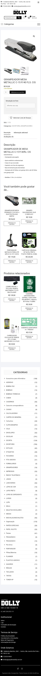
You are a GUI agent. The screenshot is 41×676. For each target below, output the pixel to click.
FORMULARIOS (11, 464)
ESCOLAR (9, 436)
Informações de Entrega (8, 642)
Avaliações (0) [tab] (8, 137)
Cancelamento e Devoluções (9, 638)
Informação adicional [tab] (21, 133)
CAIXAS (8, 409)
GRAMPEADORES (26, 126)
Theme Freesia (23, 673)
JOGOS (8, 479)
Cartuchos (9, 421)
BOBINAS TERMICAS (13, 394)
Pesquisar (19, 17)
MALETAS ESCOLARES (13, 510)
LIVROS (8, 498)
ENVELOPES (10, 433)
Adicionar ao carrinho (17, 92)
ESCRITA (9, 440)
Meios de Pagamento (7, 640)
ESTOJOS (9, 448)
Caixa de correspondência (14, 405)
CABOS (8, 398)
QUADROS (9, 564)
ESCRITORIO (16, 126)
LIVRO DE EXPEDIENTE (14, 494)
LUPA (8, 502)
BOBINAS (9, 390)
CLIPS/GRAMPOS (12, 425)
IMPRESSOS (10, 471)
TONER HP (9, 580)
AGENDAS (9, 382)
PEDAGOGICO (10, 541)
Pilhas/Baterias (11, 552)
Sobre (2, 620)
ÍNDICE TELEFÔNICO (13, 475)
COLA (8, 429)
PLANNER (9, 556)
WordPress (36, 673)
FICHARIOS (10, 456)
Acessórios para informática (15, 378)
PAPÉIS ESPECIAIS (12, 525)
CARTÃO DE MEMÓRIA (13, 417)
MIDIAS (8, 514)
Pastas (8, 533)
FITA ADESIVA (11, 460)
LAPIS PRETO (10, 491)
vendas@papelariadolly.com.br (22, 6)
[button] (34, 36)
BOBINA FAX (10, 386)
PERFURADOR (10, 549)
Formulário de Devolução (8, 625)
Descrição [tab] (7, 133)
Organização (10, 521)
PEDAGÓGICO (10, 537)
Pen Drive (9, 545)
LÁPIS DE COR (11, 487)
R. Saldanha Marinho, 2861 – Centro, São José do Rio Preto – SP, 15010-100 (15, 3)
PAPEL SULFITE (11, 529)
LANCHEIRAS (10, 483)
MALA (8, 506)
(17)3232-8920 (6, 6)
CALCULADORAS (12, 413)
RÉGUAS (9, 568)
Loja (2, 622)
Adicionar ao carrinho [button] (12, 223)
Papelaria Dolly (6, 673)
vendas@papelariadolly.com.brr (12, 659)
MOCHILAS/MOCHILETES (14, 518)
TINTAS (8, 576)
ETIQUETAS (10, 452)
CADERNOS (10, 402)
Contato (3, 627)
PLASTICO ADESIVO (13, 560)
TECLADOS (10, 572)
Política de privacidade (8, 636)
